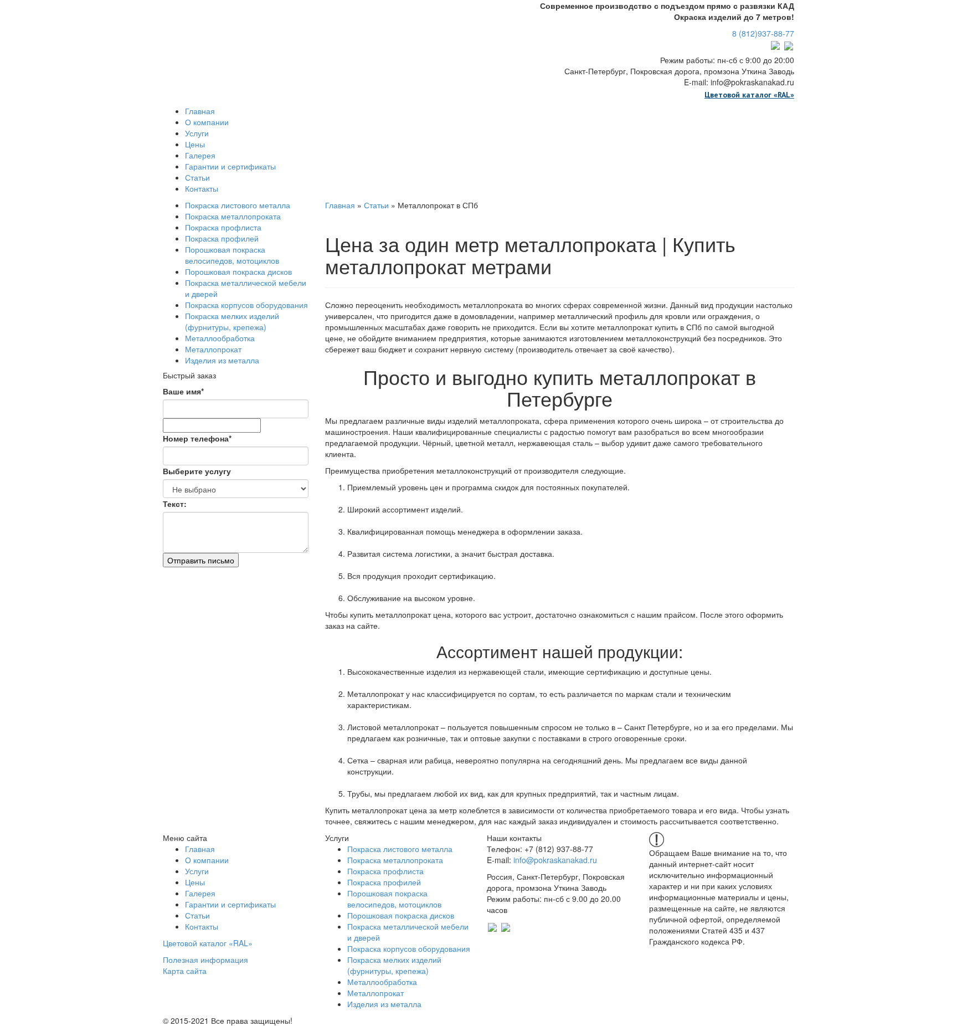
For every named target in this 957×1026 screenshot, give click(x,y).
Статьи (197, 177)
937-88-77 (763, 33)
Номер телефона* (197, 438)
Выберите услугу (197, 470)
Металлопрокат (213, 349)
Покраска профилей (222, 238)
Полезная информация (205, 959)
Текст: (175, 503)
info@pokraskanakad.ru (555, 859)
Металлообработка (220, 337)
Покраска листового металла (237, 205)
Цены (195, 144)
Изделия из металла (222, 360)
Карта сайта (185, 970)
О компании (207, 121)
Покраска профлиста (223, 227)
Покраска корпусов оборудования (246, 304)
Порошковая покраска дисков (238, 271)
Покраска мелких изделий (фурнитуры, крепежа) (232, 321)
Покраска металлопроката (233, 216)
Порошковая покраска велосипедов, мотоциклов (232, 255)
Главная (200, 110)
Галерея (200, 155)
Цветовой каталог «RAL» (749, 95)
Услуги (197, 132)
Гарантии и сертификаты (230, 166)
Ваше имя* (183, 391)
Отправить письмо (200, 560)
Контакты (201, 188)
